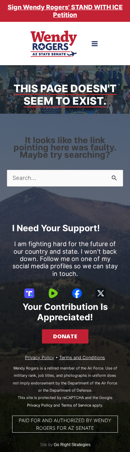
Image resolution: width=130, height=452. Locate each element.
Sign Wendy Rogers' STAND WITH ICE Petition (65, 10)
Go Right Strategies (72, 444)
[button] (65, 336)
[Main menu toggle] (94, 44)
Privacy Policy (39, 357)
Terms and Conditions (82, 357)
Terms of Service (76, 405)
